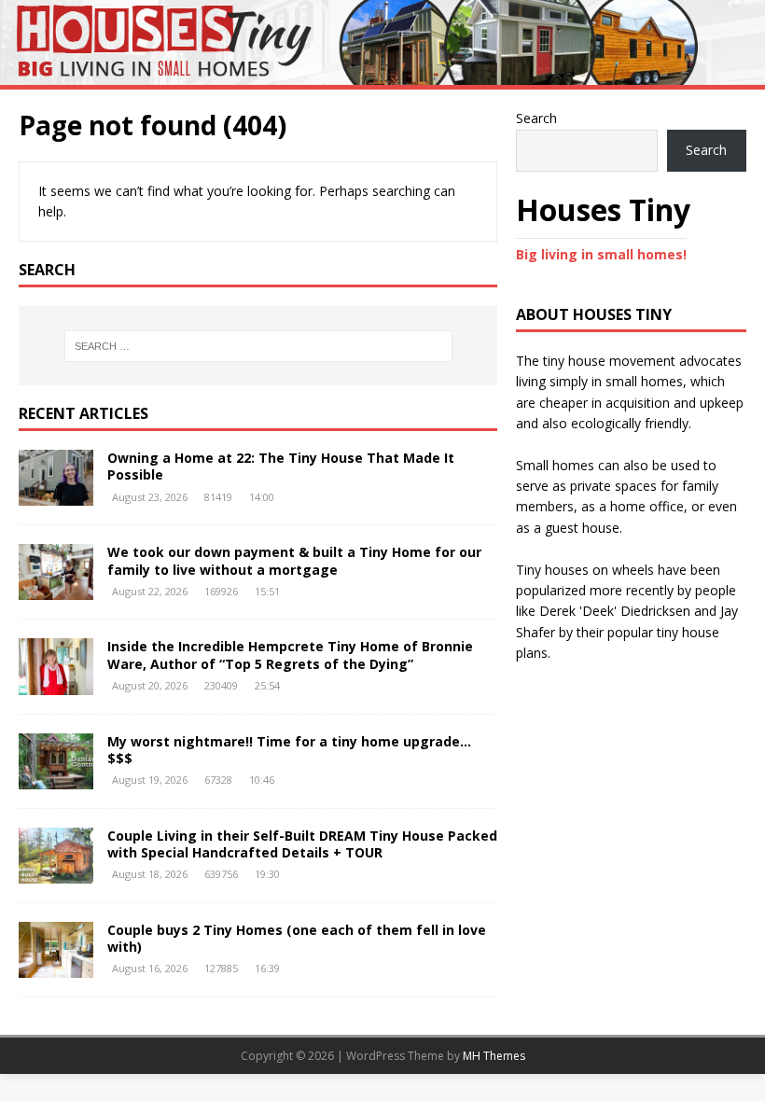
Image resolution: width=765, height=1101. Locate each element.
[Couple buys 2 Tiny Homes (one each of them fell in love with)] (56, 966)
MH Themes (494, 1056)
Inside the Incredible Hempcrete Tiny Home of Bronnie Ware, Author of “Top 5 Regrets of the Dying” (290, 654)
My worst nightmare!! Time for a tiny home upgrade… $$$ (289, 749)
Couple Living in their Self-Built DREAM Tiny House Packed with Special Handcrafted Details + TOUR (302, 844)
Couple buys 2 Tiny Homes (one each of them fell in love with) (296, 938)
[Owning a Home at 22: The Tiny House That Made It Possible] (56, 495)
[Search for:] (258, 346)
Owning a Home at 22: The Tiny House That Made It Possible (280, 466)
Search (536, 118)
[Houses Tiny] (382, 74)
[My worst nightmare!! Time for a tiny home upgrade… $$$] (56, 778)
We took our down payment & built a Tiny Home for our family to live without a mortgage (294, 560)
